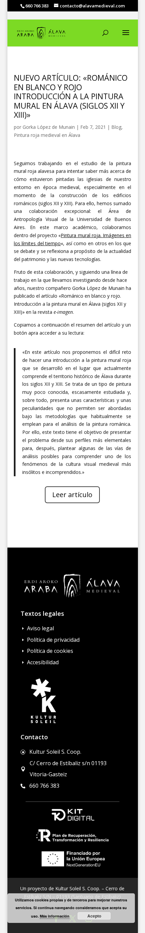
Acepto (94, 916)
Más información (54, 916)
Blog (116, 127)
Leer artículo (72, 494)
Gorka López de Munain (49, 127)
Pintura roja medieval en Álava (47, 135)
